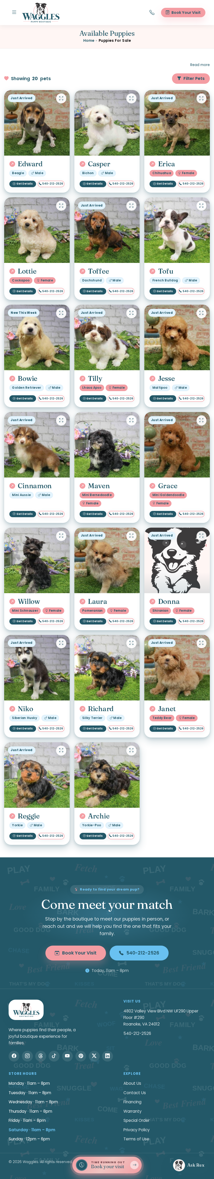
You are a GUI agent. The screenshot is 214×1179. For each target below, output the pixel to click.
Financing (132, 1102)
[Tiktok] (54, 1056)
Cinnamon (35, 485)
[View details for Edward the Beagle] (37, 123)
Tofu (165, 271)
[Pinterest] (80, 1056)
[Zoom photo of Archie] (131, 751)
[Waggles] (41, 12)
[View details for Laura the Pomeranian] (107, 560)
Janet (167, 708)
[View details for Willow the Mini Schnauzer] (37, 560)
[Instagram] (27, 1056)
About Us (132, 1083)
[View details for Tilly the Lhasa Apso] (107, 337)
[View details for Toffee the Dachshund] (107, 230)
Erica (166, 164)
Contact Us (134, 1092)
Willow (29, 601)
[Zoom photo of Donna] (201, 536)
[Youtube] (67, 1056)
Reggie (28, 816)
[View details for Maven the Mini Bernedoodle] (107, 445)
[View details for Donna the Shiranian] (177, 560)
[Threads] (40, 1056)
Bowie (27, 378)
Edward (30, 164)
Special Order (136, 1120)
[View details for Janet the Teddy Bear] (177, 667)
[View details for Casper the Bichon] (107, 123)
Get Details (24, 183)
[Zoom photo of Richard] (131, 643)
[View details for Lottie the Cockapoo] (37, 230)
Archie (98, 816)
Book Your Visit (79, 953)
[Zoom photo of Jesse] (201, 313)
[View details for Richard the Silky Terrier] (107, 667)
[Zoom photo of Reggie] (61, 751)
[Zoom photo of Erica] (201, 98)
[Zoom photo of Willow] (61, 536)
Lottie (27, 271)
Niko (25, 708)
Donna (169, 601)
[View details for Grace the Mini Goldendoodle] (177, 445)
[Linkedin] (107, 1056)
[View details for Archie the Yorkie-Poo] (107, 775)
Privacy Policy (136, 1130)
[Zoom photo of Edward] (61, 98)
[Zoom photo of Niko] (61, 643)
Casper (99, 164)
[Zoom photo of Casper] (131, 98)
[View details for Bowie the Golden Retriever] (37, 337)
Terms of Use (136, 1139)
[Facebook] (14, 1056)
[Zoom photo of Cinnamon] (61, 420)
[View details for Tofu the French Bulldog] (177, 230)
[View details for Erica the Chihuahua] (177, 123)
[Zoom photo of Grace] (201, 420)
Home (88, 40)
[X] (94, 1056)
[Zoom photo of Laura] (131, 536)
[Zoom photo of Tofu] (201, 206)
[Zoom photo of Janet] (201, 643)
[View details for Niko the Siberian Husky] (37, 667)
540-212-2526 (52, 183)
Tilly (95, 378)
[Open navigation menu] (14, 12)
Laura (97, 601)
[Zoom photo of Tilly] (131, 313)
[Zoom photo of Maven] (131, 420)
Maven (99, 485)
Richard (101, 708)
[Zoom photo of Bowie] (61, 313)
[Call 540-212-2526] (152, 12)
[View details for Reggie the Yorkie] (37, 775)
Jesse (166, 378)
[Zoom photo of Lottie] (61, 206)
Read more (200, 64)
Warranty (132, 1111)
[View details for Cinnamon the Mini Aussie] (37, 445)
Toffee (98, 271)
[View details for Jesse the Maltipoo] (177, 337)
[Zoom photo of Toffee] (131, 206)
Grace (167, 485)
